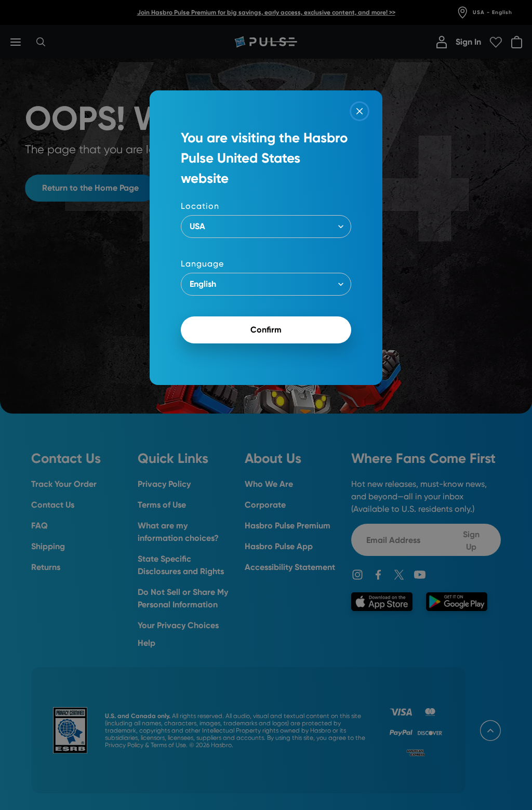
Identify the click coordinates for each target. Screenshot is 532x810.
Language (202, 264)
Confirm (266, 330)
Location (200, 206)
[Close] (359, 111)
